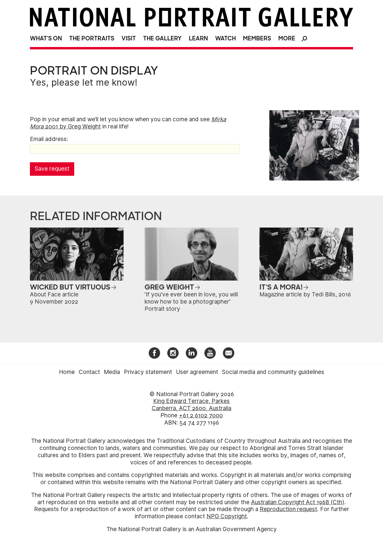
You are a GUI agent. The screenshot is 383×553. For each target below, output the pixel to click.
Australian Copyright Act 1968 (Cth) (297, 502)
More (286, 38)
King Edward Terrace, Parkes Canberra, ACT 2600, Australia (191, 405)
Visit (128, 38)
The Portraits (91, 38)
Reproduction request (288, 509)
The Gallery (162, 38)
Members (257, 38)
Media (112, 372)
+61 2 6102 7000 (201, 415)
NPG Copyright (226, 516)
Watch (225, 38)
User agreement (197, 372)
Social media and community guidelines (273, 372)
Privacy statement (148, 372)
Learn (198, 38)
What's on (46, 38)
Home (67, 372)
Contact (89, 372)
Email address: (49, 139)
